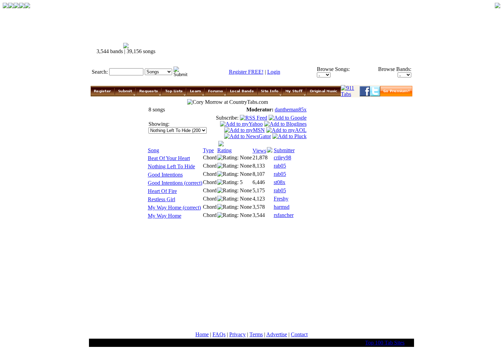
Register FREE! (246, 72)
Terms (256, 334)
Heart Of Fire (162, 191)
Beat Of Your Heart (169, 158)
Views (259, 151)
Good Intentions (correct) (175, 183)
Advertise (276, 334)
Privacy (237, 334)
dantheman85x (291, 109)
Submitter (284, 150)
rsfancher (284, 215)
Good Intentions (165, 175)
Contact (299, 334)
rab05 (280, 166)
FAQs (218, 334)
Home (202, 334)
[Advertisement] (288, 48)
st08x (279, 182)
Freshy (281, 199)
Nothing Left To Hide (171, 166)
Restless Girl (161, 199)
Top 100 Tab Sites (384, 343)
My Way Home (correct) (174, 207)
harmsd (281, 207)
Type (208, 150)
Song (153, 150)
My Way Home (164, 216)
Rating (224, 150)
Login (273, 72)
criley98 (282, 157)
